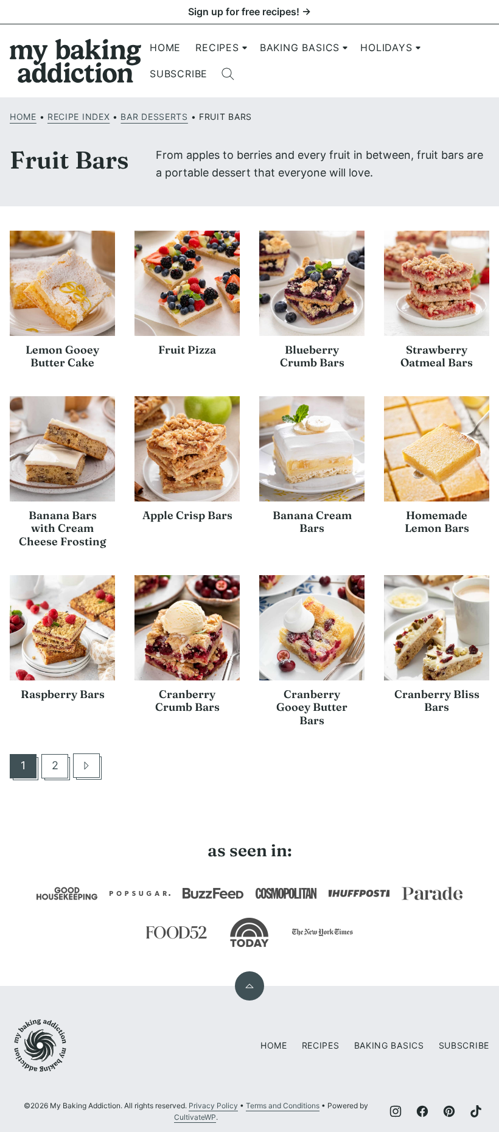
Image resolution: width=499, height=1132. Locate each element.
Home (165, 47)
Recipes (217, 47)
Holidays (386, 47)
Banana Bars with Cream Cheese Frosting (62, 528)
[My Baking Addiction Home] (76, 61)
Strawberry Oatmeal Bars (436, 356)
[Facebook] (422, 1111)
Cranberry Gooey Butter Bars (311, 707)
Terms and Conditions (282, 1105)
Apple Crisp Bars (187, 515)
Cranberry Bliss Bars (437, 700)
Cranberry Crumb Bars (187, 700)
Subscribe (179, 74)
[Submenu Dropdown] (244, 47)
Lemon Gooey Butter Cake (62, 356)
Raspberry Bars (63, 694)
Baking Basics (300, 47)
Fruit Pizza (187, 350)
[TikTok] (475, 1111)
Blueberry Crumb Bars (312, 356)
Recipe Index (78, 116)
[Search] (228, 74)
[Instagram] (395, 1111)
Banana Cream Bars (312, 522)
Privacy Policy (213, 1105)
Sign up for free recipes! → (249, 11)
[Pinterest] (449, 1111)
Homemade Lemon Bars (437, 522)
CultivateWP (195, 1117)
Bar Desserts (153, 116)
